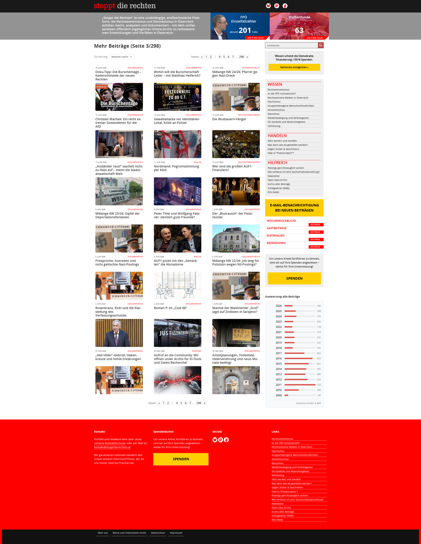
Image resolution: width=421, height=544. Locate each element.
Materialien (293, 237)
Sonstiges (196, 351)
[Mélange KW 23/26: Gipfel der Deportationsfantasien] (119, 239)
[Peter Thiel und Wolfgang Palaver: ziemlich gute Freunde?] (177, 239)
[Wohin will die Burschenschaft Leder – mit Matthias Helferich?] (177, 97)
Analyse (197, 162)
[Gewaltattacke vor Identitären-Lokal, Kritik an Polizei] (177, 144)
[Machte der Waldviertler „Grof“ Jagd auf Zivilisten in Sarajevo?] (236, 333)
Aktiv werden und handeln (282, 140)
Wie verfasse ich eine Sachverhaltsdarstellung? (294, 171)
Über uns (103, 532)
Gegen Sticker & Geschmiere (283, 149)
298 (241, 57)
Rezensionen (293, 244)
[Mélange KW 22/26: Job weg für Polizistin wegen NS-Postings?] (236, 286)
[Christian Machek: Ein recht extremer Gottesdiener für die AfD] (119, 144)
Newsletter (274, 175)
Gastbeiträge (293, 230)
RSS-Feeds (273, 192)
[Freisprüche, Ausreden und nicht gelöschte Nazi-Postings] (119, 286)
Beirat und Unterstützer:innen (129, 532)
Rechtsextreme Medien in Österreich (288, 97)
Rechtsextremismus (278, 89)
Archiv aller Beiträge (279, 184)
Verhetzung (274, 125)
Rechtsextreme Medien (249, 115)
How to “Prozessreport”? (281, 152)
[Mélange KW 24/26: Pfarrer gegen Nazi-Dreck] (236, 97)
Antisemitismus (276, 109)
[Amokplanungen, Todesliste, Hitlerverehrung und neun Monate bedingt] (236, 380)
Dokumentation (135, 67)
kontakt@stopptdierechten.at (112, 447)
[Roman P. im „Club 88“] (177, 333)
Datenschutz (158, 532)
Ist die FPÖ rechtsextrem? (282, 93)
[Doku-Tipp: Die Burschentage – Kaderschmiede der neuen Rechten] (119, 97)
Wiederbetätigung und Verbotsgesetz (288, 117)
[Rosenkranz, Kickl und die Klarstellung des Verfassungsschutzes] (119, 333)
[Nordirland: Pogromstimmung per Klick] (177, 191)
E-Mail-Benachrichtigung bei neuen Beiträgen (294, 208)
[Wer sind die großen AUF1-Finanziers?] (236, 191)
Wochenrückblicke (293, 222)
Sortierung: (101, 56)
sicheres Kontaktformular (110, 443)
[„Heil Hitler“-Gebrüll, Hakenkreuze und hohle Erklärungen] (119, 380)
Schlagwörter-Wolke (279, 188)
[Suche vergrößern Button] (320, 45)
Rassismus (273, 113)
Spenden (294, 278)
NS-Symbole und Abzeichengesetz (286, 121)
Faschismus (274, 101)
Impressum (176, 532)
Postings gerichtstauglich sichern (286, 167)
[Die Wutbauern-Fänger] (236, 144)
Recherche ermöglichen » (294, 67)
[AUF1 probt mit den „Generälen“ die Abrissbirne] (177, 286)
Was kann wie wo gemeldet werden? (288, 144)
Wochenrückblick (251, 67)
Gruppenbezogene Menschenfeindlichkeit (291, 105)
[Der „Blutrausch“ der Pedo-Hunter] (236, 239)
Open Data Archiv (277, 179)
